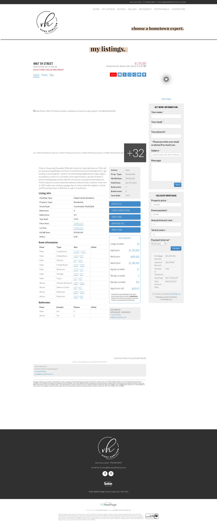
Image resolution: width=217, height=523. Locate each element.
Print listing (117, 229)
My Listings (108, 9)
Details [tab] (36, 75)
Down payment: (159, 210)
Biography (145, 9)
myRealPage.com (175, 294)
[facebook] (105, 473)
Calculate (176, 248)
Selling (132, 9)
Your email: (156, 122)
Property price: (158, 200)
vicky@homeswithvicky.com (118, 317)
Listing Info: (45, 193)
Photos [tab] (44, 75)
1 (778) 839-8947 (115, 315)
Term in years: (158, 230)
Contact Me (178, 9)
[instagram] (111, 473)
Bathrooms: (44, 302)
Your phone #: (158, 131)
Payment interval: (160, 240)
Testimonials (161, 9)
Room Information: (48, 242)
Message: (156, 160)
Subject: (155, 150)
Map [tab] (52, 75)
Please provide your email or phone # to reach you (165, 143)
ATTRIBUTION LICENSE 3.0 (122, 510)
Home (96, 9)
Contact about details (121, 210)
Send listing (117, 216)
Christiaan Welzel (101, 510)
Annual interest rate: (161, 220)
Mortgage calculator (126, 223)
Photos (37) (116, 203)
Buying (121, 9)
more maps (166, 99)
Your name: (156, 112)
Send (178, 185)
